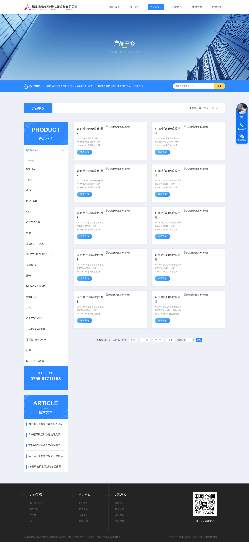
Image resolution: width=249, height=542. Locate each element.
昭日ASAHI (32, 150)
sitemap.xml (210, 537)
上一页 (145, 340)
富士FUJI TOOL (35, 243)
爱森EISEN (32, 297)
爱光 (28, 275)
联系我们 (217, 7)
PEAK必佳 (31, 201)
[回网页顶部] (241, 118)
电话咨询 (241, 128)
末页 (171, 340)
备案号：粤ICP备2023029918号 (104, 537)
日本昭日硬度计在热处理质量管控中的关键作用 (46, 434)
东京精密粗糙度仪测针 (90, 131)
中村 (28, 233)
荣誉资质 (83, 509)
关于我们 (135, 7)
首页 (205, 108)
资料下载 (119, 521)
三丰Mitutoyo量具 (35, 329)
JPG (28, 307)
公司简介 (83, 503)
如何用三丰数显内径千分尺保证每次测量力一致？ (46, 424)
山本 (28, 190)
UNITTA (30, 169)
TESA (29, 179)
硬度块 (31, 161)
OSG (29, 211)
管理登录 (197, 537)
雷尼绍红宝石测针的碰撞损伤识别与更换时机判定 (46, 445)
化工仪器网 (185, 537)
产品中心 (156, 7)
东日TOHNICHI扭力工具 (39, 254)
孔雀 (28, 350)
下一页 (158, 340)
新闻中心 (176, 7)
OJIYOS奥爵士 (34, 222)
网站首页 (114, 7)
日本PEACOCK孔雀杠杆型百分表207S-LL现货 (69, 86)
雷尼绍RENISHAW (36, 339)
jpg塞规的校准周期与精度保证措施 (46, 466)
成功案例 (119, 515)
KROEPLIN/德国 (35, 361)
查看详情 (84, 152)
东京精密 (31, 265)
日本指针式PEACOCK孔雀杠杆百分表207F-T (120, 86)
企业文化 (83, 515)
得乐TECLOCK (34, 318)
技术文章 (197, 7)
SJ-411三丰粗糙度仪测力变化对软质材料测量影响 (46, 456)
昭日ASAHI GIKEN (36, 286)
